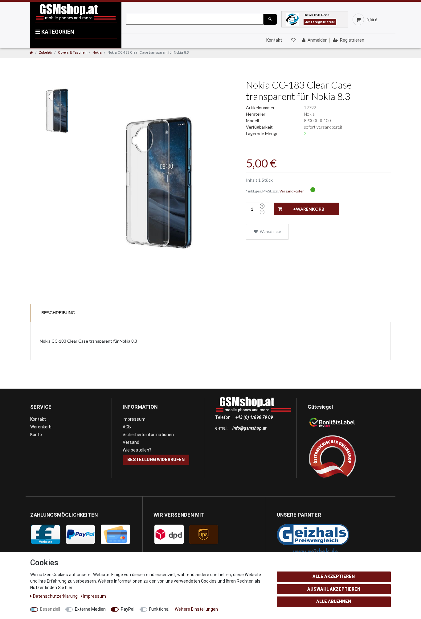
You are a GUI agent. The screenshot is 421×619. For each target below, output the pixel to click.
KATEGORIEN (54, 32)
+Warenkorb (308, 209)
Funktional (159, 609)
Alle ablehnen (333, 601)
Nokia (97, 53)
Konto (36, 434)
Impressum (134, 419)
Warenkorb (40, 426)
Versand (131, 442)
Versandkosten (292, 191)
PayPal (127, 609)
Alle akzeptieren (334, 576)
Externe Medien (90, 609)
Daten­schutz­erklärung (56, 596)
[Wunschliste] (293, 40)
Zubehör (45, 53)
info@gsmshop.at (249, 428)
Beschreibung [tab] (58, 312)
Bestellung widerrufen (156, 459)
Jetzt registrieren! (320, 22)
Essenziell (50, 609)
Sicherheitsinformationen (148, 434)
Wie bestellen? (137, 450)
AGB (127, 426)
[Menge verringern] (262, 212)
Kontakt (274, 40)
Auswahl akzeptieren (333, 589)
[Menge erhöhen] (262, 206)
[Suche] (270, 19)
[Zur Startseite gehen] (31, 53)
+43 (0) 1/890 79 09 (254, 417)
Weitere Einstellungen (196, 609)
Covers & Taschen (72, 53)
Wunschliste (270, 231)
